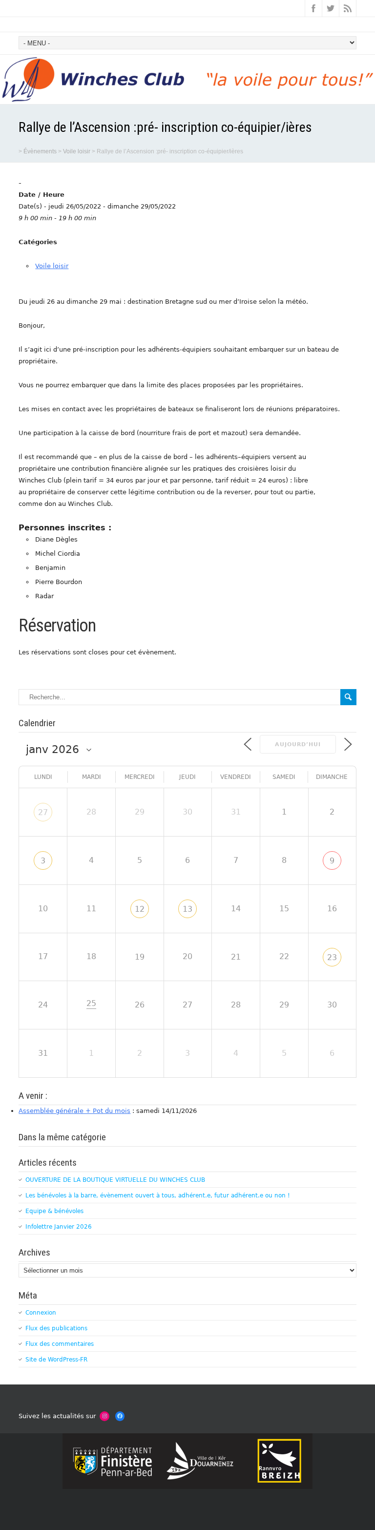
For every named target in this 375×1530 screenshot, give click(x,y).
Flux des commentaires (59, 1344)
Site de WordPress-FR (56, 1359)
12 (140, 909)
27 (43, 812)
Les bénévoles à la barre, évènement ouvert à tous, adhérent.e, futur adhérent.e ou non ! (157, 1195)
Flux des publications (56, 1328)
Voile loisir (51, 266)
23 (332, 957)
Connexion (40, 1312)
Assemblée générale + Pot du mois (74, 1110)
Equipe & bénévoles (54, 1211)
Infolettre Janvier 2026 (58, 1226)
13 (187, 909)
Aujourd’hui (298, 744)
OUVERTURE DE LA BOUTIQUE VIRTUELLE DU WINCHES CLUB (115, 1179)
